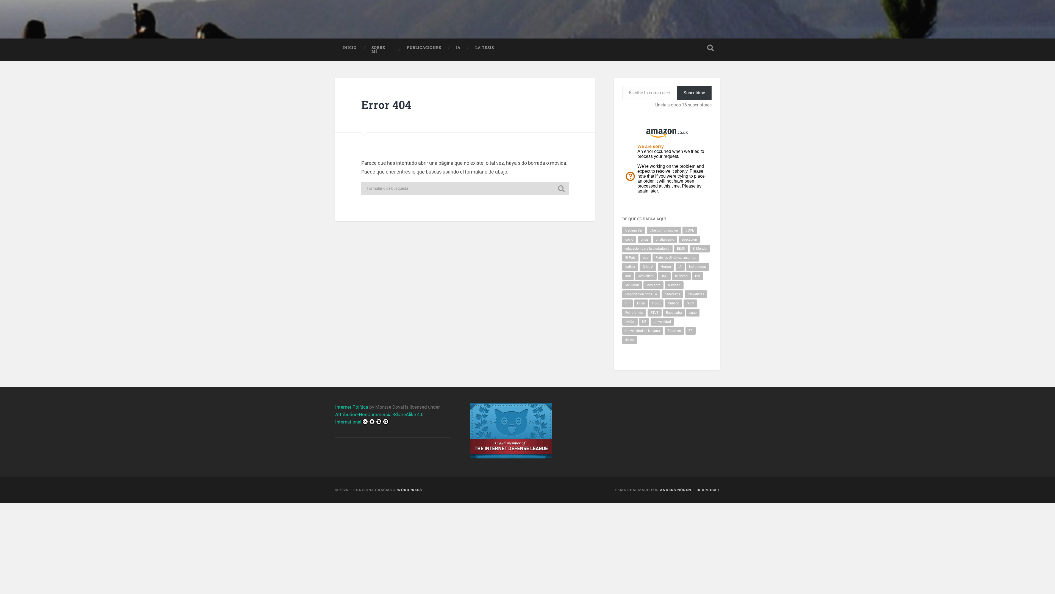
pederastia (672, 294)
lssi (697, 276)
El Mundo (700, 249)
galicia (630, 267)
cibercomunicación (664, 230)
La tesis (484, 47)
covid (629, 239)
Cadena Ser (633, 230)
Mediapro (653, 285)
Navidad (674, 285)
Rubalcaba (674, 313)
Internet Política (351, 407)
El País (630, 258)
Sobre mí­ (378, 49)
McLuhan (632, 285)
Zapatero (674, 331)
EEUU (681, 249)
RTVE (655, 313)
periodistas (696, 294)
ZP (690, 331)
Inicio (350, 47)
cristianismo (665, 239)
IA (458, 47)
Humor (666, 267)
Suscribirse (694, 92)
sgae (692, 313)
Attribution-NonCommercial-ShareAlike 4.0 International (379, 418)
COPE (689, 230)
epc (645, 258)
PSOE (656, 303)
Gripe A (648, 267)
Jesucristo (646, 276)
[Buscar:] (465, 188)
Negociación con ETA (641, 294)
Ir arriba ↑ (708, 490)
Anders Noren (675, 490)
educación (689, 239)
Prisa (641, 303)
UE (644, 322)
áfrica (629, 340)
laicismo (681, 276)
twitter (630, 322)
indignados (697, 267)
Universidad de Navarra (642, 331)
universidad (662, 322)
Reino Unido (634, 313)
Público (673, 303)
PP (627, 303)
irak (628, 276)
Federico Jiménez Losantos (676, 258)
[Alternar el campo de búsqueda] (710, 47)
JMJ (664, 276)
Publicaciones (424, 47)
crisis (644, 239)
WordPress (409, 490)
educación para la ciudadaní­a (647, 249)
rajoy (690, 303)
